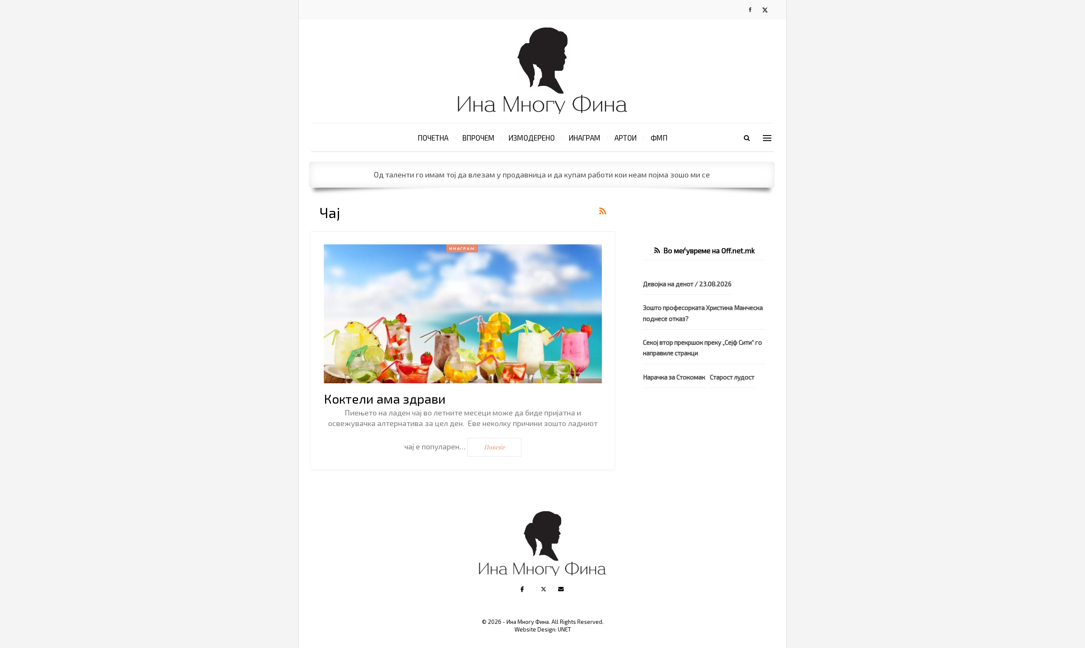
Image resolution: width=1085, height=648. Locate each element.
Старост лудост (732, 377)
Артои (626, 137)
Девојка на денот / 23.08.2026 (687, 284)
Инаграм (585, 137)
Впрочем (478, 137)
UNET (564, 629)
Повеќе (494, 447)
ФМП (659, 137)
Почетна (433, 137)
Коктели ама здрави (384, 398)
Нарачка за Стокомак (674, 377)
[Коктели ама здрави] (463, 313)
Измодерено (532, 137)
